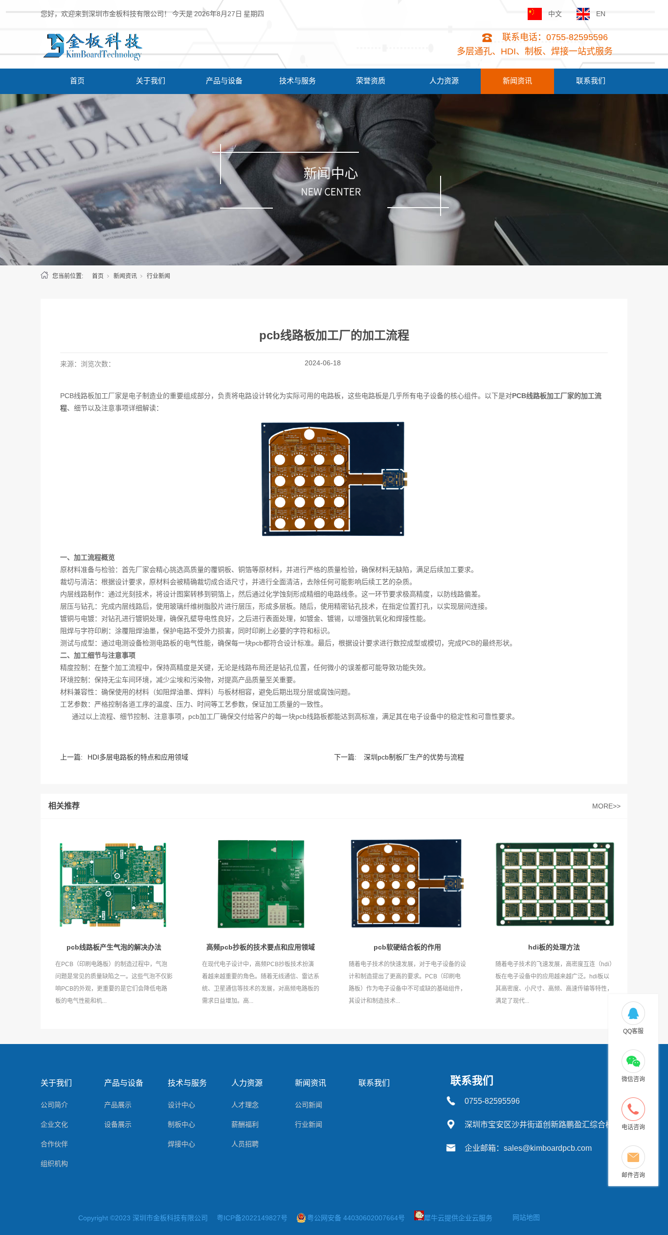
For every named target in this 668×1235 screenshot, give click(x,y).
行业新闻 (158, 276)
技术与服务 (297, 80)
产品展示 (118, 1105)
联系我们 (590, 80)
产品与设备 (224, 80)
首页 (77, 80)
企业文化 (54, 1124)
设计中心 (181, 1105)
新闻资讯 (517, 80)
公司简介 (54, 1105)
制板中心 (181, 1124)
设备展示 (118, 1124)
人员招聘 (245, 1144)
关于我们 (150, 80)
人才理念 (245, 1105)
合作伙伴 (54, 1144)
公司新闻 (308, 1105)
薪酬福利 (245, 1124)
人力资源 (444, 80)
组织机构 (54, 1163)
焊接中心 (181, 1144)
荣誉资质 (370, 80)
